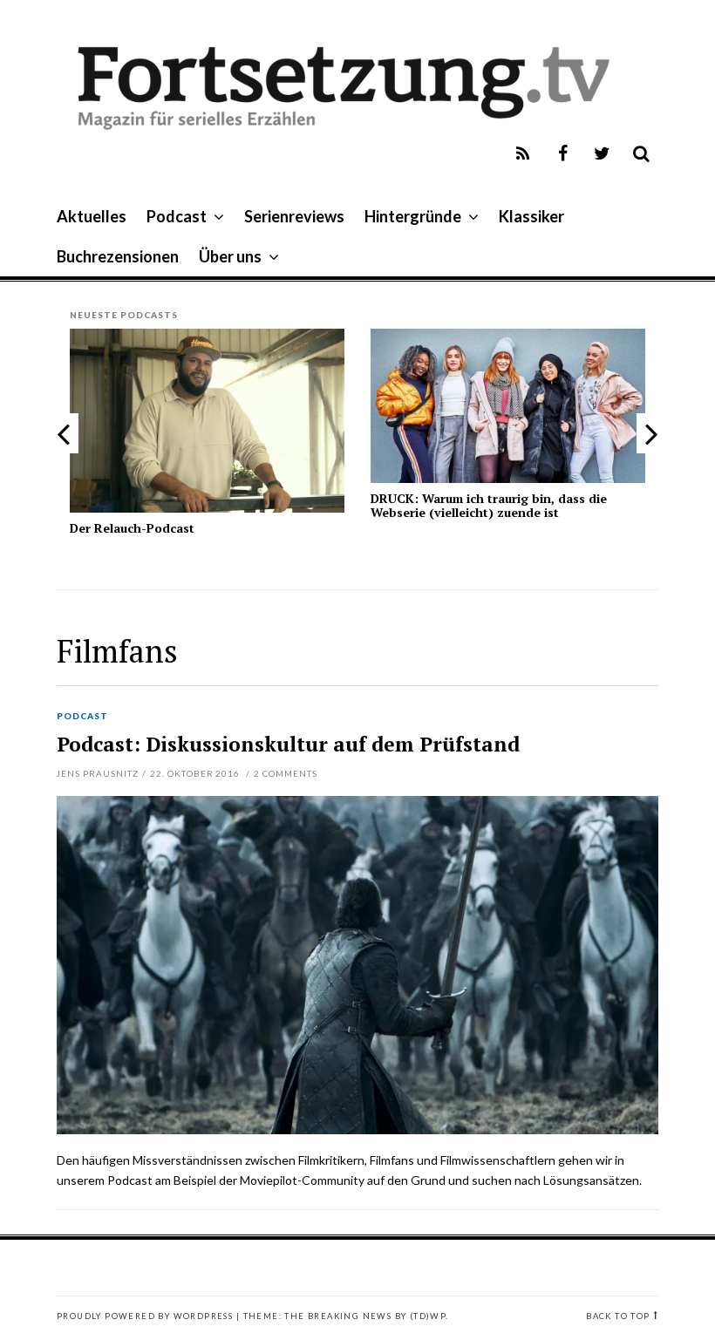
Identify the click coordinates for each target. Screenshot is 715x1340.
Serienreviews (294, 216)
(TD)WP (428, 1316)
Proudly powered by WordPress (145, 1316)
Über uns (230, 256)
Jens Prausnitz (98, 773)
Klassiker (531, 216)
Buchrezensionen (118, 256)
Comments (285, 773)
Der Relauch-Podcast (132, 528)
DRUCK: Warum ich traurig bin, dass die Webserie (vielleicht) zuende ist (489, 505)
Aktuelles (91, 216)
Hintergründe (412, 216)
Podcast (176, 216)
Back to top (618, 1316)
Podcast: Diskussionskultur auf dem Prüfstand (288, 744)
